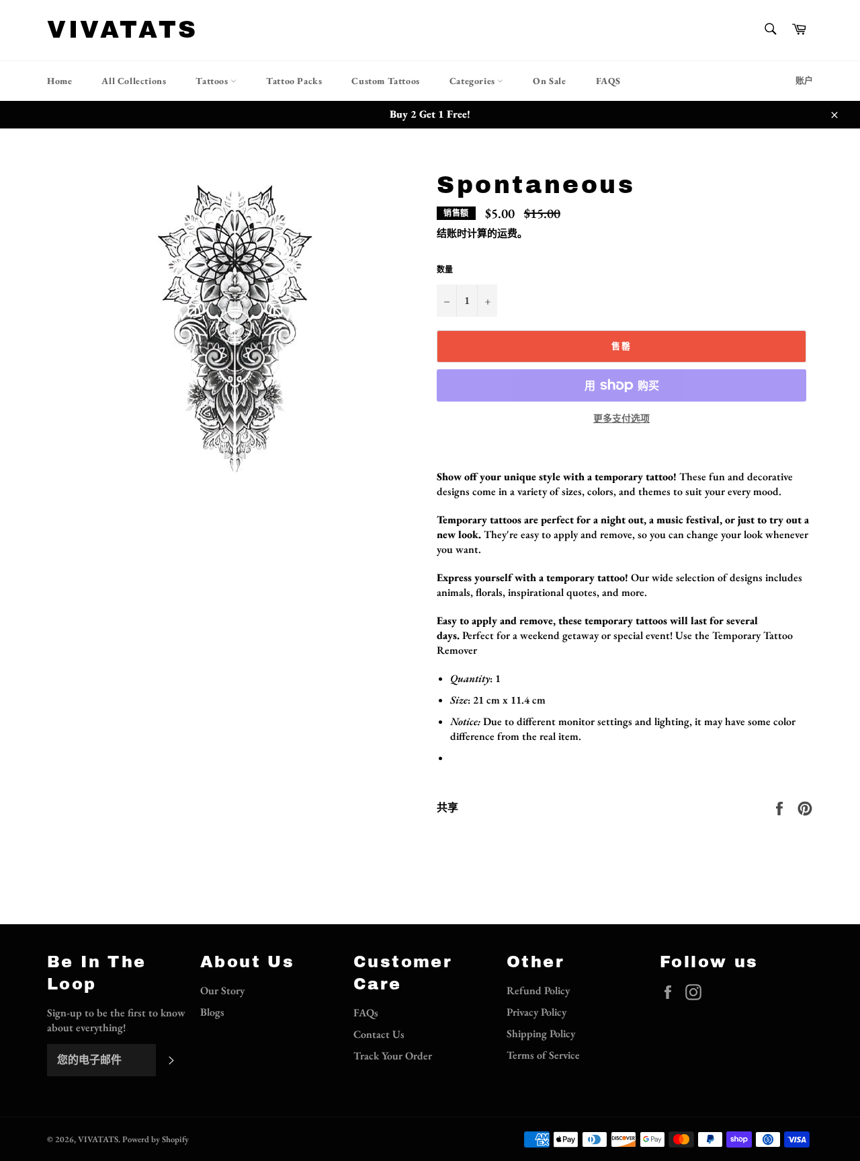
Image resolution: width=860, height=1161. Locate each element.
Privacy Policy (536, 1012)
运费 (507, 233)
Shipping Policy (541, 1033)
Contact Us (378, 1034)
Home (59, 81)
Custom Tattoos (385, 81)
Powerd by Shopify (155, 1139)
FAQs (365, 1013)
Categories (473, 81)
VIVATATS (122, 29)
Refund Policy (538, 990)
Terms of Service (543, 1055)
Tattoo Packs (294, 81)
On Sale (549, 81)
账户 (804, 80)
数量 (445, 269)
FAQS (608, 81)
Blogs (212, 1012)
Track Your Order (392, 1056)
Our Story (222, 990)
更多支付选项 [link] (621, 418)
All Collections (133, 81)
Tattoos (213, 81)
